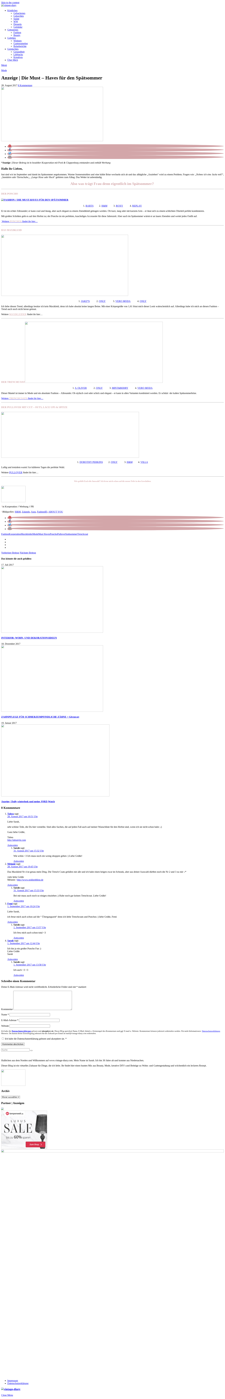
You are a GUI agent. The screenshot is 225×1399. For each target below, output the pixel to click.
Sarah (10, 940)
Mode (4, 70)
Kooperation (15, 534)
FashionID (42, 511)
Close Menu (7, 1395)
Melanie (11, 864)
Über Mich (12, 60)
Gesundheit (18, 51)
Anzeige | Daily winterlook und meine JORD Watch (28, 801)
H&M (104, 205)
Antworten (12, 845)
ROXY (119, 205)
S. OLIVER (81, 388)
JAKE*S (85, 301)
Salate (16, 18)
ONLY (102, 301)
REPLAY (137, 205)
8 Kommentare (25, 85)
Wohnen (17, 40)
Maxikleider (27, 534)
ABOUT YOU (55, 511)
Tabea (10, 813)
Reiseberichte (19, 46)
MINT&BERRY (120, 388)
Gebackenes (19, 13)
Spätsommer (71, 534)
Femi (10, 903)
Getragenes (12, 29)
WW (15, 21)
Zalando (26, 511)
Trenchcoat (82, 534)
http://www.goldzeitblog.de (30, 879)
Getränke (17, 27)
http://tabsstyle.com (16, 840)
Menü (4, 65)
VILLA (144, 462)
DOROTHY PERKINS (91, 462)
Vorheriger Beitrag (10, 552)
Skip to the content (10, 2)
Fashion (17, 32)
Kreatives (18, 57)
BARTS (90, 205)
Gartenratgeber (20, 43)
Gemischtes (13, 49)
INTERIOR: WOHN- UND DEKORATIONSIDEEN (29, 638)
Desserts (17, 24)
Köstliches (12, 10)
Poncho (53, 534)
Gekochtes (18, 16)
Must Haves (44, 534)
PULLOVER (15, 472)
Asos (33, 511)
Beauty (16, 35)
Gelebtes (11, 38)
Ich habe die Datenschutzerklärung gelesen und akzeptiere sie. (36, 1038)
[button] (9, 146)
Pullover (61, 534)
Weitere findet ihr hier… (19, 221)
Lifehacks (18, 54)
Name (5, 1014)
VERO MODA (123, 301)
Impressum (12, 1380)
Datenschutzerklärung (17, 1383)
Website (5, 1026)
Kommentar (7, 1009)
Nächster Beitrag (28, 552)
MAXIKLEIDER (17, 314)
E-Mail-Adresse (9, 1020)
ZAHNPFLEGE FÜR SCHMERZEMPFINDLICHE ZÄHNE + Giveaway (40, 717)
